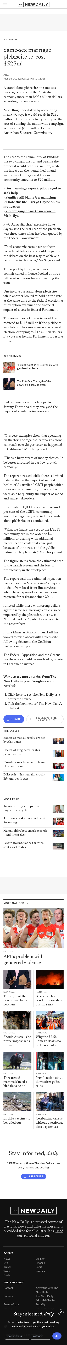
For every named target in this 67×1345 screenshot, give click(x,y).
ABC (6, 74)
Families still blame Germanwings (30, 197)
